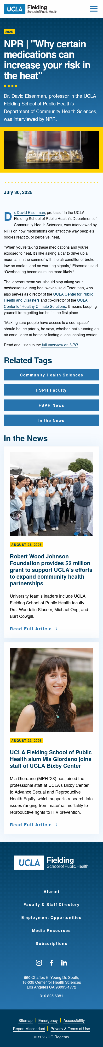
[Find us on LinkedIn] (64, 963)
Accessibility (74, 1020)
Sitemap (25, 1020)
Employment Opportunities (51, 917)
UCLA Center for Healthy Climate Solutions (46, 303)
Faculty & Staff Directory (51, 904)
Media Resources (51, 930)
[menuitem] (51, 888)
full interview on (59, 345)
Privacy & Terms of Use (70, 1028)
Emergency (48, 1020)
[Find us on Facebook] (51, 963)
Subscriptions (52, 943)
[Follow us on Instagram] (39, 963)
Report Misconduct (29, 1028)
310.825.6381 (51, 995)
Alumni (51, 891)
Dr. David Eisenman (29, 212)
